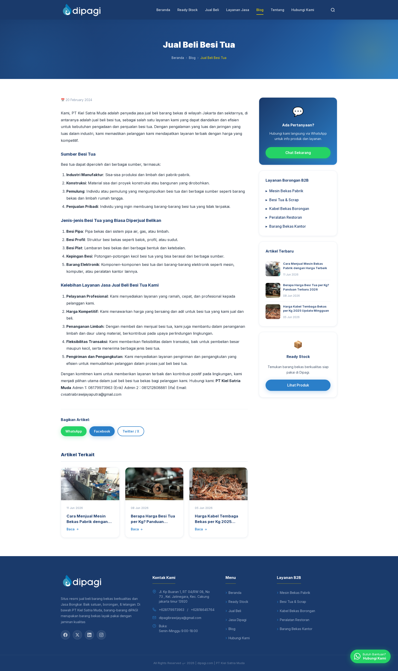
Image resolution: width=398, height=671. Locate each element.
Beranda (163, 10)
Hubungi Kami (302, 10)
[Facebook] (65, 634)
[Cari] (332, 10)
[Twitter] (77, 634)
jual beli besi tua (125, 380)
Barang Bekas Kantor (286, 226)
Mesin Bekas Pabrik (284, 191)
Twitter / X (131, 431)
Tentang (277, 10)
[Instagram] (101, 634)
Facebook (102, 431)
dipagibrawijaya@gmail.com (180, 618)
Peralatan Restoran (284, 217)
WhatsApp (73, 431)
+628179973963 (171, 610)
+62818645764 (202, 610)
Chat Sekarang (298, 153)
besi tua (145, 126)
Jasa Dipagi (237, 620)
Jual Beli (212, 10)
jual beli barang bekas (164, 113)
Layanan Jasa (237, 10)
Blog (259, 10)
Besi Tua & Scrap (282, 200)
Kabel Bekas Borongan (287, 208)
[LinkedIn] (89, 634)
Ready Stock (187, 10)
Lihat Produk (298, 385)
